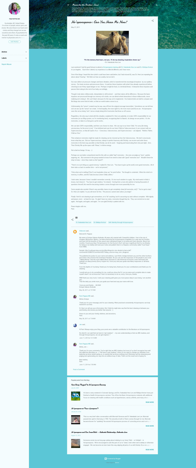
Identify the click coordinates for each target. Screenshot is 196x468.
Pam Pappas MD (84, 296)
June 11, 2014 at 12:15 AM (88, 338)
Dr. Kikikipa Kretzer (146, 67)
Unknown (82, 231)
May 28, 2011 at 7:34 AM (87, 318)
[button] (152, 21)
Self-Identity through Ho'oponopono (121, 222)
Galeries (117, 462)
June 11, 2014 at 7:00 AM (87, 365)
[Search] (156, 5)
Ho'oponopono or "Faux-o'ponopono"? (84, 408)
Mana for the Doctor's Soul (85, 5)
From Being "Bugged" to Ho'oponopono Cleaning (88, 385)
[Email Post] (76, 218)
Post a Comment (79, 369)
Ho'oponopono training (110, 67)
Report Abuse (6, 64)
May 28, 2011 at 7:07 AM (87, 290)
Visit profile (14, 41)
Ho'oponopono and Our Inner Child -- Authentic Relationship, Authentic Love (99, 432)
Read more (150, 402)
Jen (80, 324)
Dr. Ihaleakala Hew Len (129, 67)
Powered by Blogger (114, 459)
